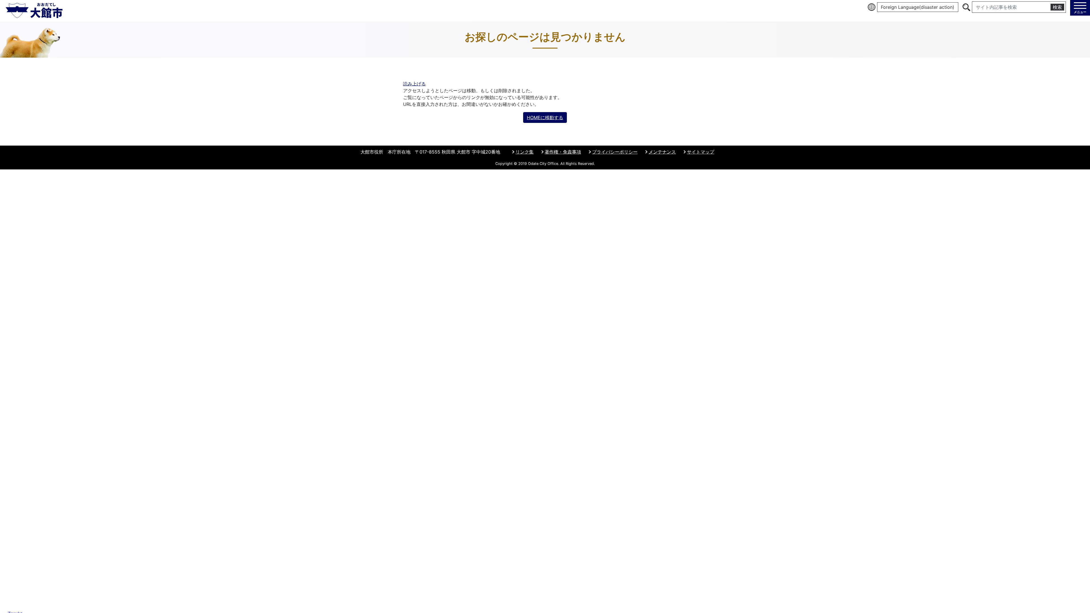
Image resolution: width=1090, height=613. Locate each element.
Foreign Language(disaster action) (917, 7)
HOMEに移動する (545, 117)
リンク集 (524, 152)
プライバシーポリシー (615, 152)
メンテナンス (662, 152)
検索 (1057, 7)
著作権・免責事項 (563, 152)
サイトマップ (700, 152)
